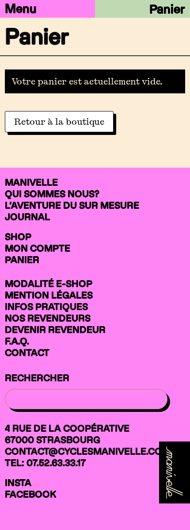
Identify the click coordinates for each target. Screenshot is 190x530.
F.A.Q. (17, 341)
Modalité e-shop (48, 283)
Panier (167, 9)
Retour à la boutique (59, 121)
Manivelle (31, 182)
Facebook (30, 494)
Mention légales (49, 295)
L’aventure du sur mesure (72, 205)
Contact (27, 352)
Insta (18, 482)
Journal (27, 216)
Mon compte (37, 248)
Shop (18, 236)
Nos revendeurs (48, 318)
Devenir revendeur (55, 329)
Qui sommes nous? (52, 193)
